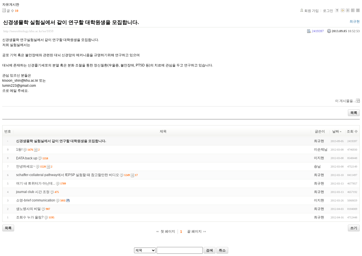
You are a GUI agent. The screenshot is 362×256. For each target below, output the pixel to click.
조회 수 (352, 131)
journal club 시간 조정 (32, 192)
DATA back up (26, 158)
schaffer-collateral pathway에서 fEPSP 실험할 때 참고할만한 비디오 (67, 175)
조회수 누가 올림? (30, 217)
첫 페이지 (168, 231)
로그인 (328, 11)
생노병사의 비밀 (28, 209)
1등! (19, 149)
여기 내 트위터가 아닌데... (35, 183)
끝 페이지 (194, 231)
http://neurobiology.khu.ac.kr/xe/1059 (28, 31)
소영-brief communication (35, 200)
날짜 (335, 131)
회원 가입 (311, 11)
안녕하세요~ (25, 166)
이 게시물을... (345, 101)
